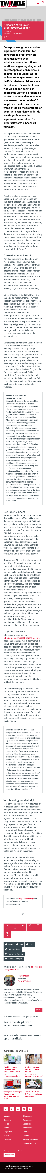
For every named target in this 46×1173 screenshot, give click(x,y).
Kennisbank (28, 1128)
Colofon (26, 1132)
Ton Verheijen (17, 33)
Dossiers (7, 1120)
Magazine (8, 1132)
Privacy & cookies (30, 1139)
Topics (6, 1124)
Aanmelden (9, 1155)
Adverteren (27, 1120)
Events (6, 1135)
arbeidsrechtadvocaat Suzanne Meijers (22, 638)
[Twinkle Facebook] (12, 1109)
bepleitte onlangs (26, 898)
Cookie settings (29, 1143)
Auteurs (7, 1116)
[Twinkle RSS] (30, 1109)
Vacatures (27, 1124)
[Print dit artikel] (7, 934)
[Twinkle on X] (6, 1109)
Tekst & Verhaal (24, 981)
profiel (38, 1010)
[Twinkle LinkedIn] (18, 1109)
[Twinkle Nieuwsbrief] (24, 1109)
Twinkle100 (8, 1139)
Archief (6, 1128)
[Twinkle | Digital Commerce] (13, 4)
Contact (26, 1135)
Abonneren (27, 1116)
